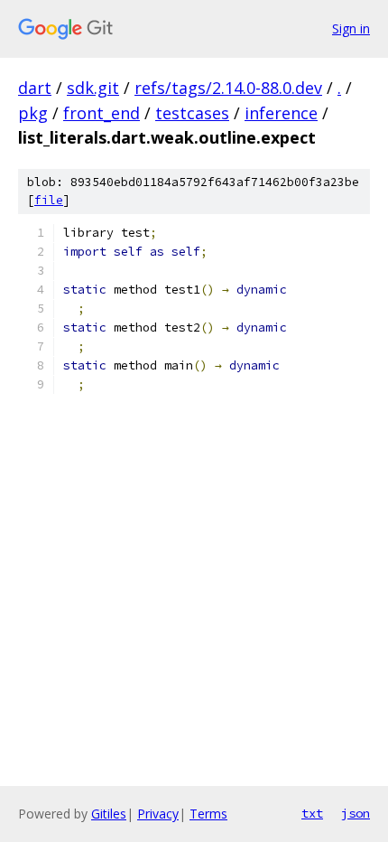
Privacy (158, 813)
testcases (192, 113)
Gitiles (108, 813)
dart (34, 87)
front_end (101, 113)
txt (312, 813)
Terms (208, 813)
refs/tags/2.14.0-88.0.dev (228, 87)
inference (281, 113)
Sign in (351, 28)
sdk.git (93, 87)
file (48, 200)
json (355, 813)
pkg (33, 113)
